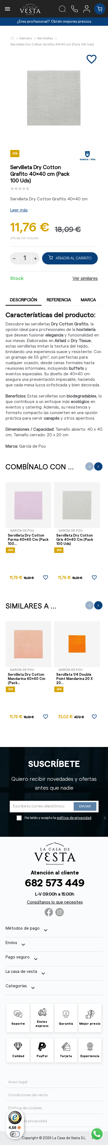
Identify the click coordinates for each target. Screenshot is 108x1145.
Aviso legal (17, 1082)
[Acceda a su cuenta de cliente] (88, 8)
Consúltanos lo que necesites (55, 902)
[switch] (15, 1134)
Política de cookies (25, 1108)
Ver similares (85, 278)
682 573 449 (54, 883)
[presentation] (89, 466)
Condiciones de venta (28, 1095)
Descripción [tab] (23, 300)
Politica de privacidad (27, 1121)
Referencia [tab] (59, 300)
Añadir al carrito (74, 258)
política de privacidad (74, 818)
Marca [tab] (88, 300)
